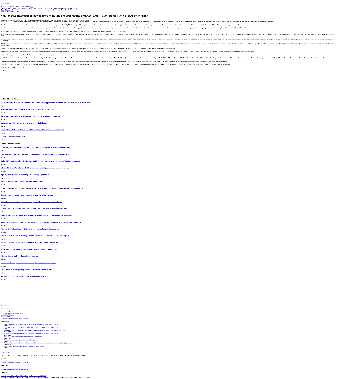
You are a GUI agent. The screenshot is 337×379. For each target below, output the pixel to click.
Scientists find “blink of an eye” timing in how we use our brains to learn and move (30, 229)
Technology (12, 8)
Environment (20, 8)
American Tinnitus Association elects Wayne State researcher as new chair (27, 109)
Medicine (4, 8)
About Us (3, 376)
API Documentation (34, 376)
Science (74, 8)
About (6, 6)
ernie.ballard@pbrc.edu (7, 315)
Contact (10, 6)
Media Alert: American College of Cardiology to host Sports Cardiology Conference (31, 116)
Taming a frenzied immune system (13, 136)
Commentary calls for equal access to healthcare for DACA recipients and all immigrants (32, 130)
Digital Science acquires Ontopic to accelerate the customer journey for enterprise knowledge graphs (36, 215)
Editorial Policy (17, 6)
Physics (40, 8)
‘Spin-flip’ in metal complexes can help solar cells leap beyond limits (25, 175)
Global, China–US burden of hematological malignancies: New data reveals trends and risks (34, 208)
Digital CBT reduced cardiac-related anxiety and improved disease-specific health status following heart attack (40, 161)
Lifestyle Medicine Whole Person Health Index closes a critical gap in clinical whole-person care (35, 168)
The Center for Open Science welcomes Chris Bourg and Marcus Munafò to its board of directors (35, 154)
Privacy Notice (24, 376)
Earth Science (66, 8)
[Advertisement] (53, 83)
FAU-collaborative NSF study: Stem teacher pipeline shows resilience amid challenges (31, 202)
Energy (34, 8)
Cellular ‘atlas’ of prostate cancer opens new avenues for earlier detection (27, 195)
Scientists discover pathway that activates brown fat (19, 256)
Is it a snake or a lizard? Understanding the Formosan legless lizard (25, 276)
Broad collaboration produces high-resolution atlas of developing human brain (29, 249)
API (23, 6)
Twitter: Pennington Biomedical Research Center (14, 318)
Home (2, 6)
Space (28, 8)
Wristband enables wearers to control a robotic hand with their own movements (29, 242)
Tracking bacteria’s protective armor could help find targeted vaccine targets (28, 263)
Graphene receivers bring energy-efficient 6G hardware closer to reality (26, 270)
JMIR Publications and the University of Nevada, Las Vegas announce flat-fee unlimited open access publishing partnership (45, 188)
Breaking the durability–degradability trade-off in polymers (22, 181)
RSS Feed (27, 6)
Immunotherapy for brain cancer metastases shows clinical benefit (24, 123)
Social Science (57, 8)
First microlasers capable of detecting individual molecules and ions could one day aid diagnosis (35, 236)
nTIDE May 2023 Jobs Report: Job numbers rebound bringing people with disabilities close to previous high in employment (46, 103)
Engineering (48, 8)
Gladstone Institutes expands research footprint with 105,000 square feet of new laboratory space (35, 147)
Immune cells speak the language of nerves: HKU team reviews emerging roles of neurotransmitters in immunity (41, 222)
